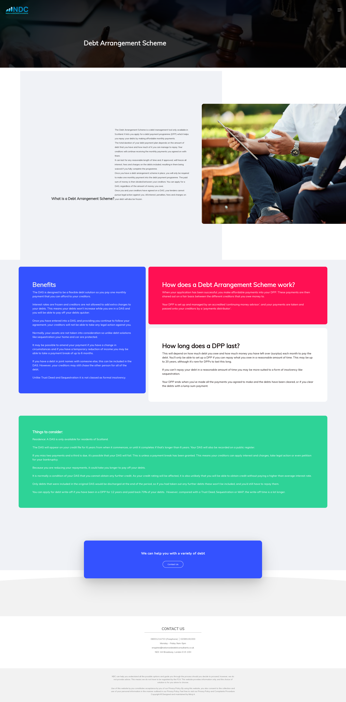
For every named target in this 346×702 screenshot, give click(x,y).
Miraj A (192, 694)
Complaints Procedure (225, 691)
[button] (340, 10)
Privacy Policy (204, 691)
